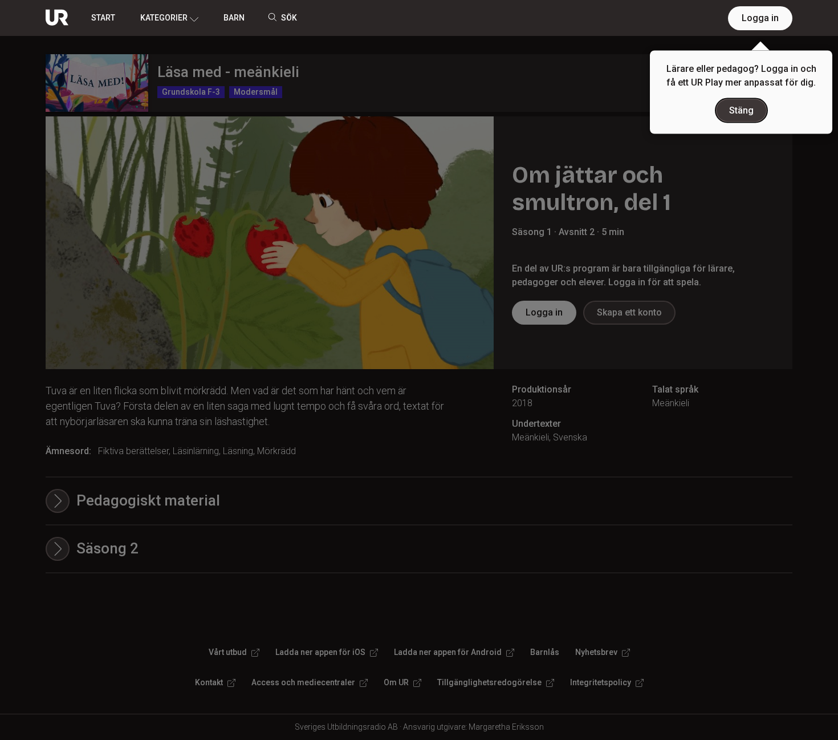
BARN (234, 17)
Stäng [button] (741, 110)
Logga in (760, 18)
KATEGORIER (164, 17)
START (103, 17)
